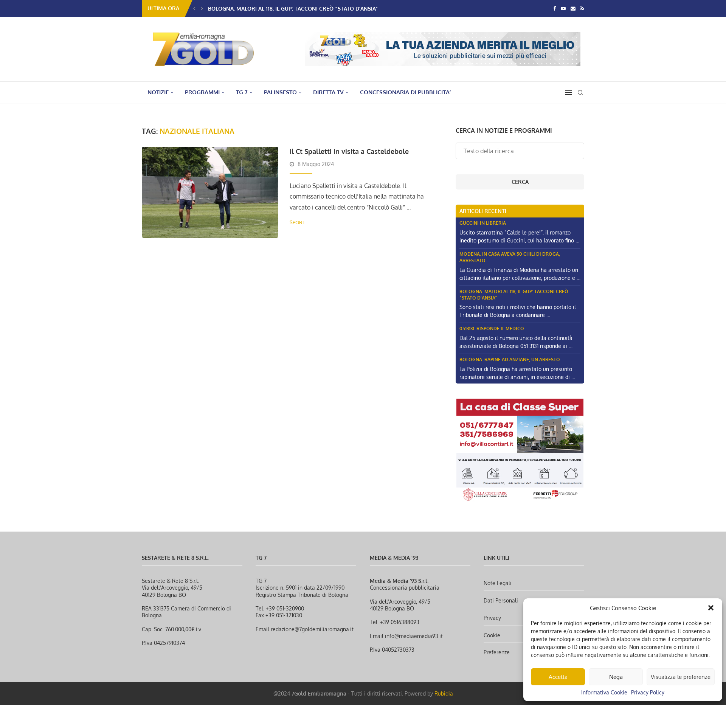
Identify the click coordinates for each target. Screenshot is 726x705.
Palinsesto (280, 92)
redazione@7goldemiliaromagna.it (312, 629)
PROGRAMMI (202, 92)
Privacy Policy (647, 692)
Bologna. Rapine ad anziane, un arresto (509, 359)
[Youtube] (563, 8)
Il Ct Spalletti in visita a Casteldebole (349, 151)
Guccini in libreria (482, 223)
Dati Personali (501, 600)
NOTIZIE (158, 92)
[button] (711, 608)
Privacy (492, 618)
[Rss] (582, 8)
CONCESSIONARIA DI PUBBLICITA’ (405, 92)
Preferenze (497, 652)
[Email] (573, 8)
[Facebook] (554, 8)
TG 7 (242, 92)
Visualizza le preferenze (680, 676)
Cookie (492, 635)
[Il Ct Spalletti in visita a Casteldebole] (210, 192)
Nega (616, 676)
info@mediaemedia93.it (414, 636)
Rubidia (443, 693)
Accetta (558, 676)
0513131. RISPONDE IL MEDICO (491, 328)
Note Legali (498, 583)
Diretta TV (328, 92)
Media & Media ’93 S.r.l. (399, 581)
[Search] (580, 93)
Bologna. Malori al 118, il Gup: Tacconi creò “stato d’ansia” (293, 8)
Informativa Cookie (604, 692)
